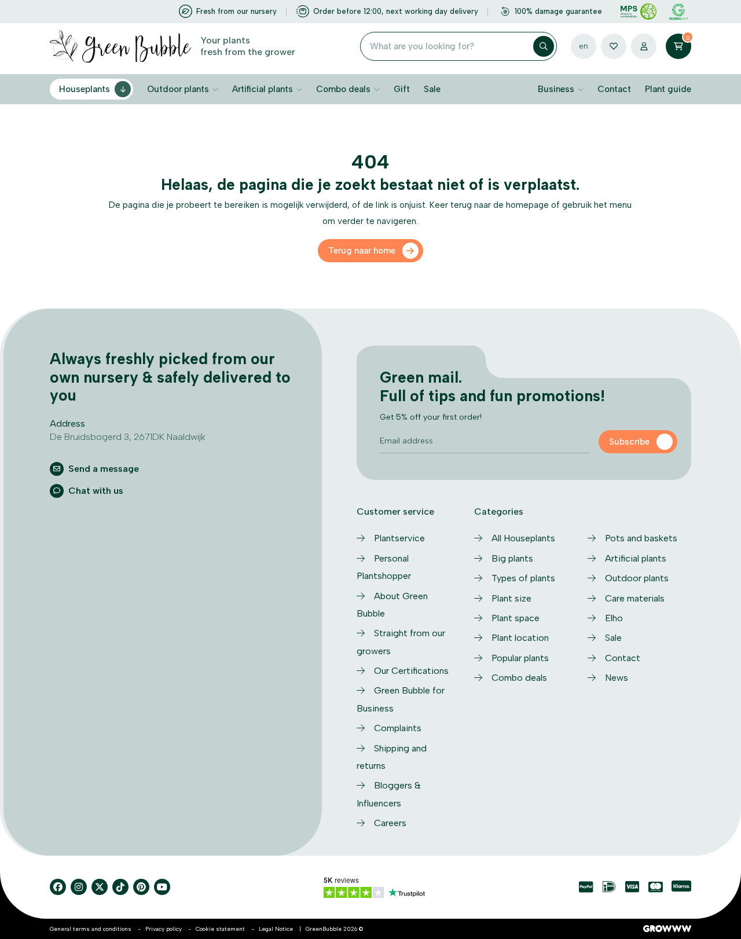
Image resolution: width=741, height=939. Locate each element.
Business (556, 89)
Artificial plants (262, 89)
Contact (614, 89)
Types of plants (523, 578)
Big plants (512, 558)
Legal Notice (276, 929)
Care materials (635, 598)
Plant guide (668, 89)
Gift (402, 89)
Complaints (397, 727)
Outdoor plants (178, 89)
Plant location (520, 637)
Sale (432, 89)
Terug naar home (361, 250)
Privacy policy (163, 929)
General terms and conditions (90, 929)
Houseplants (84, 89)
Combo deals (343, 89)
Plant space (515, 617)
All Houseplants (523, 538)
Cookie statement (220, 929)
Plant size (511, 598)
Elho (614, 617)
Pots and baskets (641, 538)
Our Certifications (411, 670)
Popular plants (520, 657)
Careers (390, 822)
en (583, 46)
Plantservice (399, 538)
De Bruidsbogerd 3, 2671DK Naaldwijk (128, 436)
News (616, 677)
